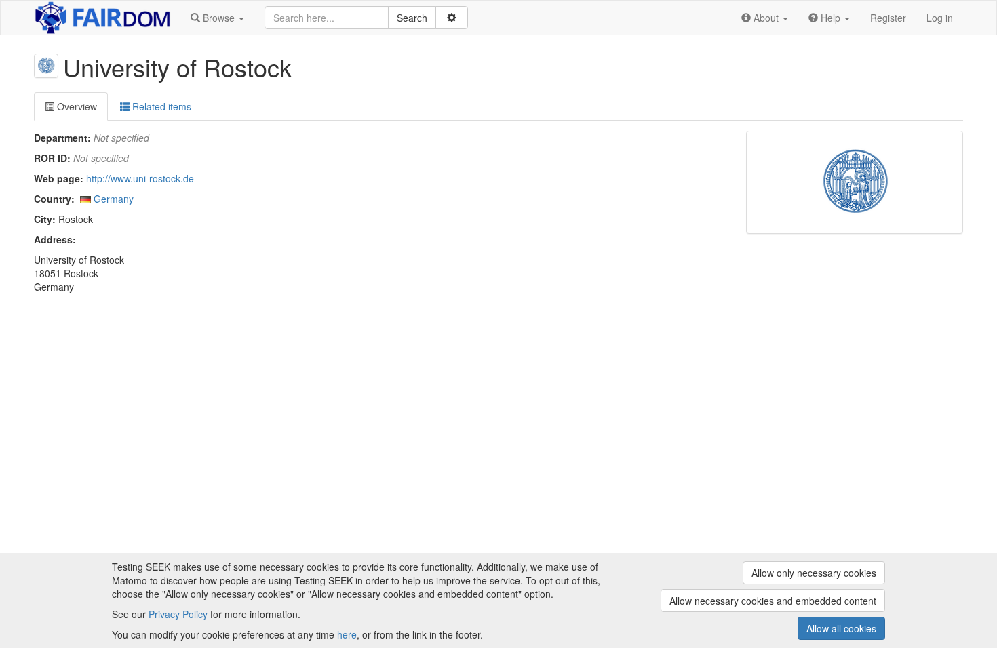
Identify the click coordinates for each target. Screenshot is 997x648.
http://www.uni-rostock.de (140, 178)
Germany (114, 198)
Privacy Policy (178, 614)
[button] (217, 18)
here (347, 634)
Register (888, 17)
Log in (939, 17)
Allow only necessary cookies (813, 573)
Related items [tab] (160, 106)
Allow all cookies (841, 628)
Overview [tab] (75, 106)
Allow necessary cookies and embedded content (772, 600)
